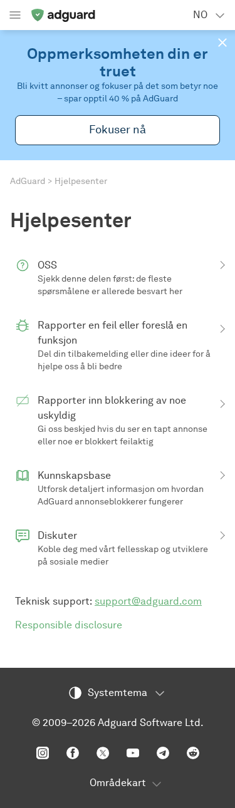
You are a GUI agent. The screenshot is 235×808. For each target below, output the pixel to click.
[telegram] (162, 752)
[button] (222, 42)
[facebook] (72, 752)
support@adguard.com (148, 601)
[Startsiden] (62, 15)
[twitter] (102, 752)
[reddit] (193, 752)
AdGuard (27, 181)
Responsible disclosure (68, 625)
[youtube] (132, 752)
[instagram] (42, 752)
